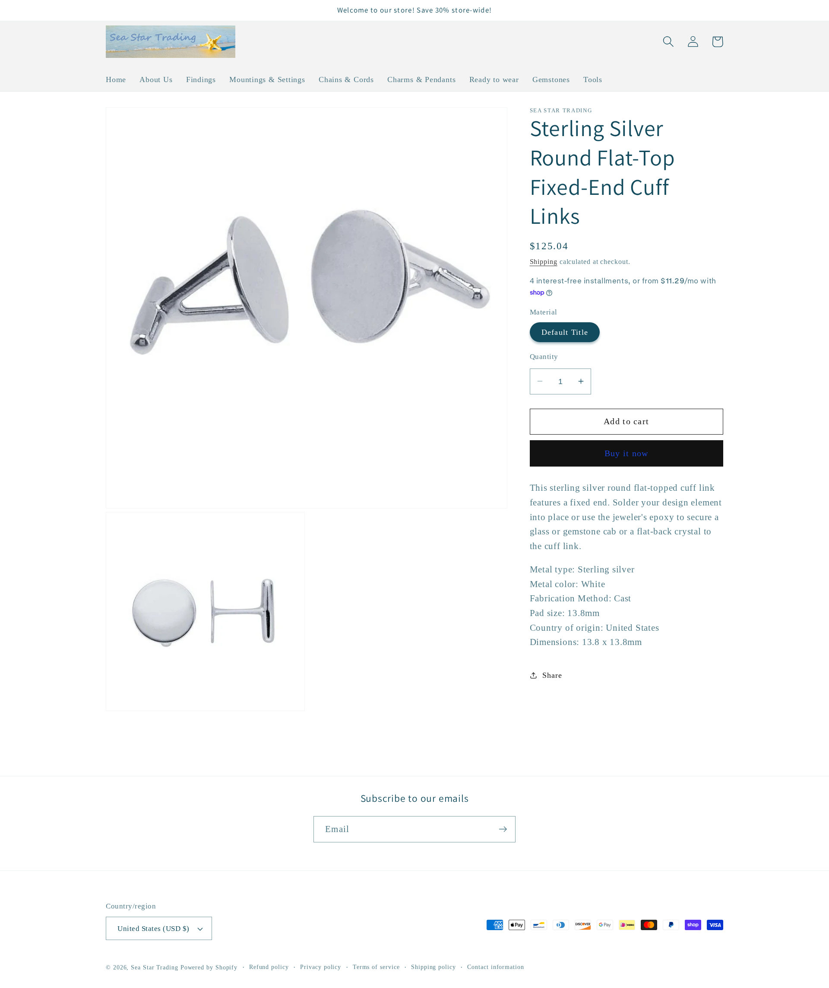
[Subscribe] (502, 829)
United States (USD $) (153, 928)
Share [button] (552, 674)
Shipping (543, 261)
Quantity (544, 356)
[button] (668, 41)
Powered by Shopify (208, 967)
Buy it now (626, 452)
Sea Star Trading (154, 967)
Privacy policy (320, 966)
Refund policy (269, 966)
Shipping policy (433, 966)
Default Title (565, 331)
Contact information (495, 966)
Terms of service (376, 966)
